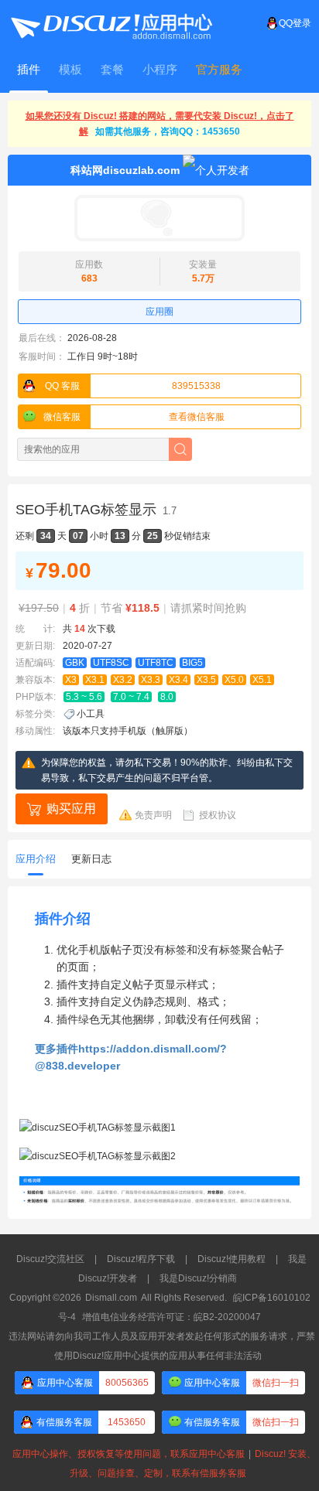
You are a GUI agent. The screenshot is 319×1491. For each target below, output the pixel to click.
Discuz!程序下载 (141, 1259)
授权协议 (217, 815)
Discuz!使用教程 (231, 1259)
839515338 (133, 385)
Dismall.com (111, 1297)
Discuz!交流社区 (50, 1259)
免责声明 (153, 815)
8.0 (166, 696)
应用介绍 (35, 859)
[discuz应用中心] (111, 23)
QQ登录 (295, 23)
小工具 (91, 713)
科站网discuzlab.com (125, 170)
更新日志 (91, 859)
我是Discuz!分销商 (198, 1278)
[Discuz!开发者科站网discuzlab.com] (159, 218)
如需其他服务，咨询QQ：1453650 (167, 131)
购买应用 (71, 808)
